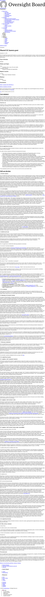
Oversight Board (6, 588)
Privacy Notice (5, 578)
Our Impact (4, 17)
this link (12, 89)
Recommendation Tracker (9, 21)
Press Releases (7, 32)
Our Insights (4, 27)
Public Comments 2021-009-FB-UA (7, 84)
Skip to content (3, 0)
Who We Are (4, 11)
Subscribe (4, 567)
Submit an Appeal (3, 45)
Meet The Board (8, 13)
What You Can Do (5, 23)
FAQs (3, 577)
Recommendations (8, 20)
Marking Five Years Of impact (10, 18)
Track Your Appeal (9, 566)
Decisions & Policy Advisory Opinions (12, 19)
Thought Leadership (8, 30)
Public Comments (8, 25)
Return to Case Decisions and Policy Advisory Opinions (10, 563)
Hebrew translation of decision (5, 86)
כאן (0, 91)
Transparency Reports (9, 22)
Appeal (6, 24)
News (6, 28)
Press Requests (5, 572)
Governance (7, 14)
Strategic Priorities (8, 15)
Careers (3, 571)
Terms (3, 579)
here (23, 355)
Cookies (3, 580)
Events (6, 26)
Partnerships (7, 16)
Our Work (6, 12)
